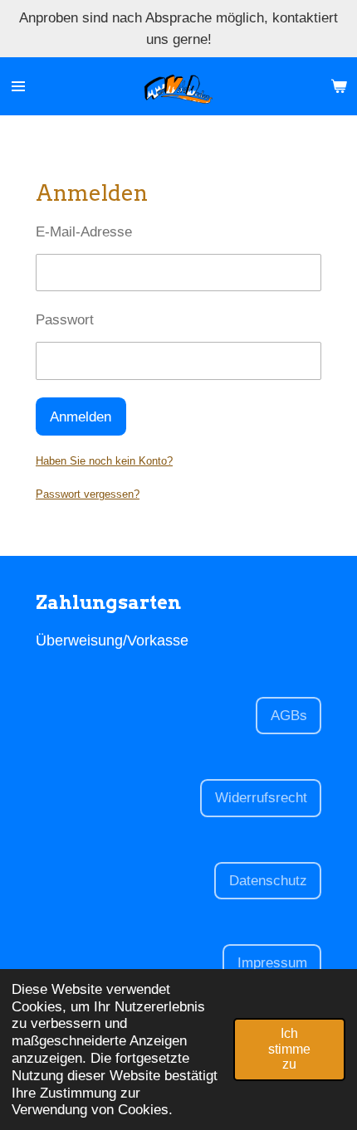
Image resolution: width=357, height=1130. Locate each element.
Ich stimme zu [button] (289, 1048)
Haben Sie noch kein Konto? (104, 461)
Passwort (65, 319)
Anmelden (80, 416)
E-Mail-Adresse (84, 231)
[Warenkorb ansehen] (338, 86)
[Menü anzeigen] (18, 86)
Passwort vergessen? (87, 494)
